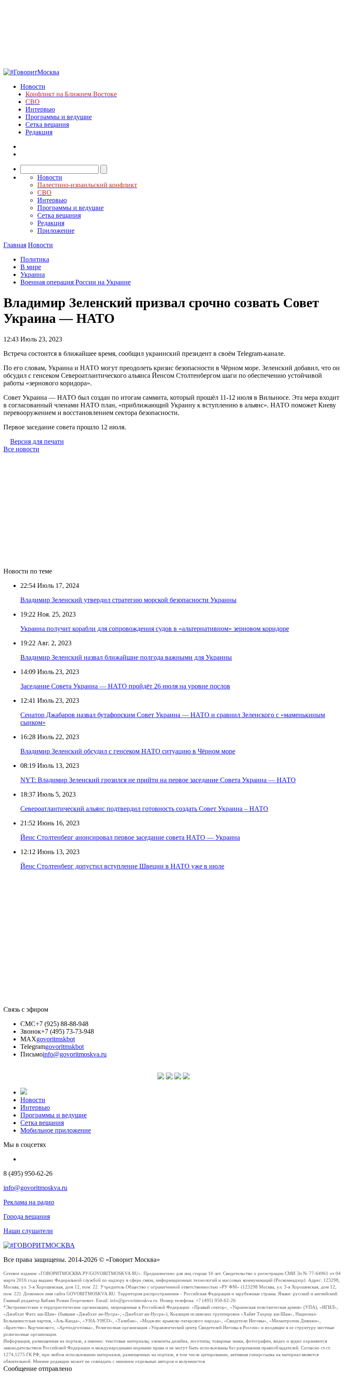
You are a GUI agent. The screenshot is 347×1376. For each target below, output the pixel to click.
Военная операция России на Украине (75, 282)
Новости (32, 86)
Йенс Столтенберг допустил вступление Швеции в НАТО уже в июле (122, 866)
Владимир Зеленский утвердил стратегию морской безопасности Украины (128, 599)
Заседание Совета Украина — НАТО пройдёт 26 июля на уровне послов (125, 686)
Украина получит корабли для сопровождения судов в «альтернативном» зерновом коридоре (154, 628)
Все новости (21, 449)
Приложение (55, 230)
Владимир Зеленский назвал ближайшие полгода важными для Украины (126, 657)
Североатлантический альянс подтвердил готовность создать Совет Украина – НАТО (144, 808)
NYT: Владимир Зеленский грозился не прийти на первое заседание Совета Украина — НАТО (158, 780)
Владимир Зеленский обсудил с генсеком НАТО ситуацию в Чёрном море (127, 751)
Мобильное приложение (55, 1130)
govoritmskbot (55, 1039)
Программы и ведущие (58, 116)
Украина (32, 274)
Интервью (40, 109)
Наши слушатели (28, 1230)
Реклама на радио (28, 1202)
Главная (14, 244)
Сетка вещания (47, 124)
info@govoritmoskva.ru (75, 1054)
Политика (34, 259)
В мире (30, 266)
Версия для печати (37, 441)
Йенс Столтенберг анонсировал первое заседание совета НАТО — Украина (130, 837)
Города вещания (26, 1216)
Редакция (38, 132)
